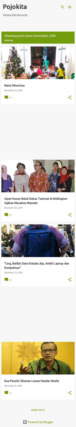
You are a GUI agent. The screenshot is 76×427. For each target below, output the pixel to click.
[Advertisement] (38, 132)
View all (8, 40)
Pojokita (15, 6)
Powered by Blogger (40, 422)
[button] (70, 97)
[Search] (62, 7)
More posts (38, 410)
